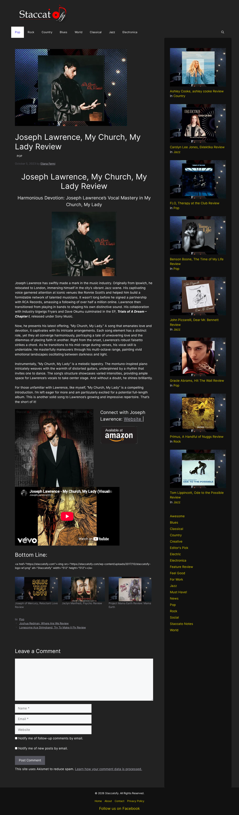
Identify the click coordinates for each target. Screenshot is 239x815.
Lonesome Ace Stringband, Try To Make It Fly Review (52, 627)
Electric (175, 554)
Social (174, 617)
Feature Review (181, 567)
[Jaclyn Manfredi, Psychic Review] (83, 589)
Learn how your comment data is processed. (108, 769)
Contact (119, 801)
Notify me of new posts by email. (43, 748)
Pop (17, 32)
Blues (63, 32)
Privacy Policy (135, 801)
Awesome (177, 516)
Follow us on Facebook (119, 808)
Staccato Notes (181, 624)
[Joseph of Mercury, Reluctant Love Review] (36, 589)
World (78, 32)
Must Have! (178, 592)
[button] (223, 32)
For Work (176, 579)
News (174, 598)
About (108, 801)
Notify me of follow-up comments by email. (50, 738)
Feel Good (177, 573)
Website (133, 419)
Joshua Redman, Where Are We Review (44, 623)
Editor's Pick (179, 548)
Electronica (129, 32)
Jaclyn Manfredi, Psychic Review (82, 603)
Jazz (112, 32)
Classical (96, 32)
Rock (31, 32)
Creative (176, 541)
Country (47, 32)
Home (98, 801)
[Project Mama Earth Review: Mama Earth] (130, 589)
